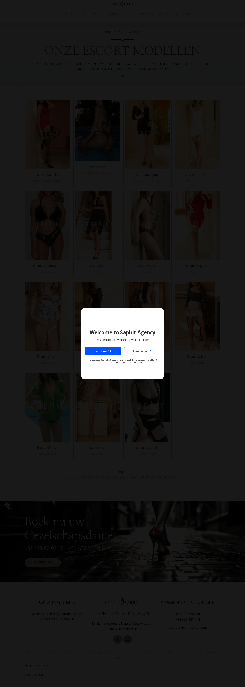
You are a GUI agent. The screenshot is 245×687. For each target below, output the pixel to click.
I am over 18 (102, 351)
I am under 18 (142, 351)
